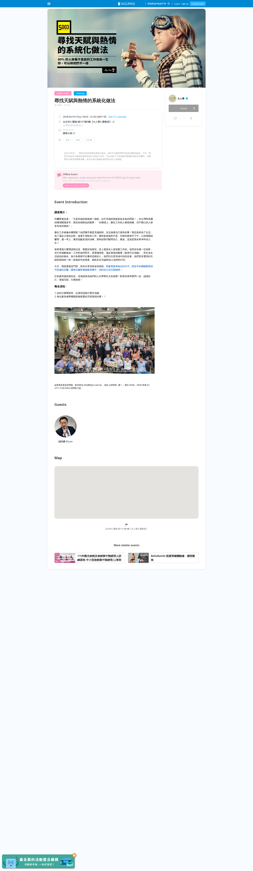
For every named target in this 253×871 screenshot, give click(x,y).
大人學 (89, 140)
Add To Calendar (117, 116)
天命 (67, 140)
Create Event (198, 3)
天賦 (78, 140)
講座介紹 (67, 133)
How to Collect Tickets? (76, 185)
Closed (183, 108)
